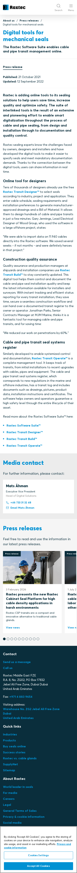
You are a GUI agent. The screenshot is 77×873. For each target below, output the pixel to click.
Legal (7, 805)
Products (9, 740)
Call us (8, 668)
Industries (10, 734)
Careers (9, 799)
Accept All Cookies (38, 865)
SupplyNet (10, 764)
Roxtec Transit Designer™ (21, 192)
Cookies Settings (38, 855)
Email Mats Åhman (22, 507)
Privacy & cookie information (23, 816)
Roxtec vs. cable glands (20, 758)
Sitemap (9, 770)
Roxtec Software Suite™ (24, 425)
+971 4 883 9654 (20, 696)
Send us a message (17, 662)
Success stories (14, 752)
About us (9, 20)
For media (10, 793)
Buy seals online (14, 746)
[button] (4, 639)
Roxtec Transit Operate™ (49, 358)
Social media (12, 822)
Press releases (29, 20)
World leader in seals (18, 787)
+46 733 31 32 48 (20, 502)
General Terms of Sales (20, 811)
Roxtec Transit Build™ (22, 439)
